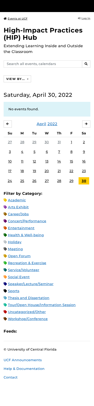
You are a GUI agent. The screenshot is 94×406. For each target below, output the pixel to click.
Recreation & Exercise (27, 263)
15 (71, 161)
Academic (17, 200)
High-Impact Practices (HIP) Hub (43, 33)
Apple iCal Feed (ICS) (23, 331)
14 (59, 161)
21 (59, 171)
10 (10, 161)
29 (34, 142)
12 (34, 161)
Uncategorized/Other (27, 312)
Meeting (15, 249)
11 (22, 161)
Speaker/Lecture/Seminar (31, 284)
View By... (16, 79)
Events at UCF (17, 18)
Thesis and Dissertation (28, 298)
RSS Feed (39, 331)
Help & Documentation (24, 369)
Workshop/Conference (28, 319)
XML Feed (48, 331)
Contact (11, 377)
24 (10, 181)
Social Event (19, 277)
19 (34, 171)
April (41, 124)
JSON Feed (56, 331)
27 (10, 142)
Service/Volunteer (23, 270)
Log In (85, 18)
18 (22, 171)
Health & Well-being (26, 235)
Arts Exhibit (18, 207)
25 (22, 181)
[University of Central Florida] (36, 6)
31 (59, 142)
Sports (13, 291)
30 (47, 142)
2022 (52, 124)
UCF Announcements (23, 360)
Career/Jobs (18, 214)
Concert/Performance (27, 221)
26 (34, 181)
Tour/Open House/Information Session (42, 305)
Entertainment (21, 228)
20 (47, 171)
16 (84, 161)
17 (10, 171)
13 (46, 161)
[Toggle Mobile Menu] (89, 5)
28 (22, 142)
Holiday (14, 242)
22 (71, 171)
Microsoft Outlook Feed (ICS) (31, 331)
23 (84, 171)
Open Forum (19, 256)
